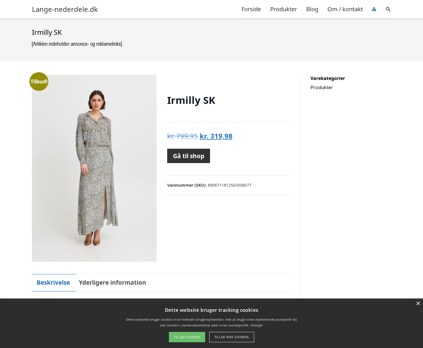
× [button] (418, 303)
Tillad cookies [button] (187, 337)
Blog (312, 9)
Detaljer (257, 325)
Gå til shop (188, 156)
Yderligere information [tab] (112, 282)
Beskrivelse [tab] (53, 282)
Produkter (283, 9)
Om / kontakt (345, 9)
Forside (251, 9)
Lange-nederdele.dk (65, 9)
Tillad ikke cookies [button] (231, 337)
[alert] (211, 323)
